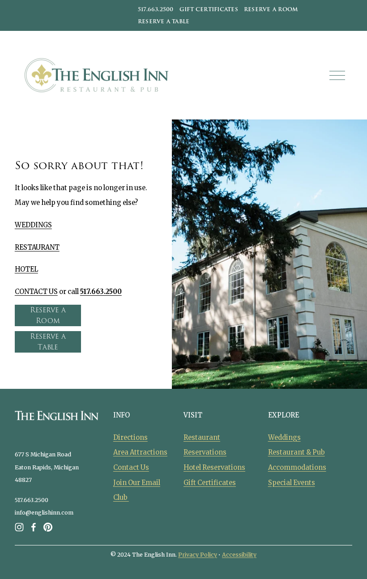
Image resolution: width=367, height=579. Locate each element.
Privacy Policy (197, 554)
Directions (130, 438)
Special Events (291, 483)
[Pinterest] (47, 527)
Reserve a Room (271, 9)
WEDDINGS (33, 225)
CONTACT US (36, 292)
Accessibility (239, 554)
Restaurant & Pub (296, 452)
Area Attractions (140, 452)
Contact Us (131, 468)
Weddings (284, 438)
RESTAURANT (37, 247)
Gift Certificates (208, 9)
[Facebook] (33, 527)
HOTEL (26, 269)
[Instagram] (19, 527)
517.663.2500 (156, 9)
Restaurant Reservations (205, 445)
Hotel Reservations (214, 468)
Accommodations (297, 468)
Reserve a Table (164, 21)
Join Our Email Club (136, 490)
